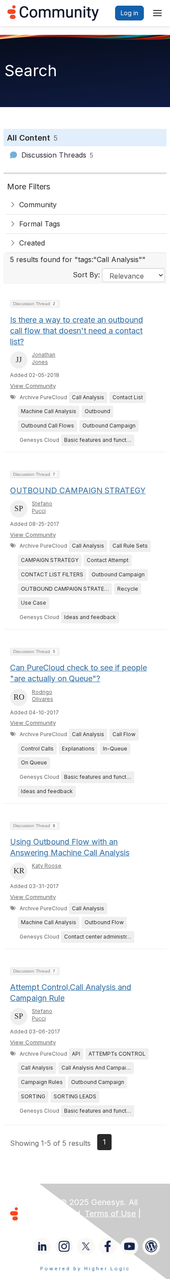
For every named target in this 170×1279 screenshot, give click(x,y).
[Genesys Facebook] (107, 1246)
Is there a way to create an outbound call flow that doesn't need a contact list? (76, 330)
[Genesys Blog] (151, 1246)
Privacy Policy (49, 1225)
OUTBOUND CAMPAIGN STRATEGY (78, 490)
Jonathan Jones (43, 358)
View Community (33, 385)
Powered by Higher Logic (85, 1269)
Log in (129, 13)
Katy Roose (46, 865)
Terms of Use (110, 1213)
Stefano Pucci (42, 507)
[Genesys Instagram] (64, 1246)
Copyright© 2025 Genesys (73, 1202)
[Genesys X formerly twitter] (86, 1246)
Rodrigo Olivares (42, 696)
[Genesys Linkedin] (42, 1246)
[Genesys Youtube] (129, 1246)
